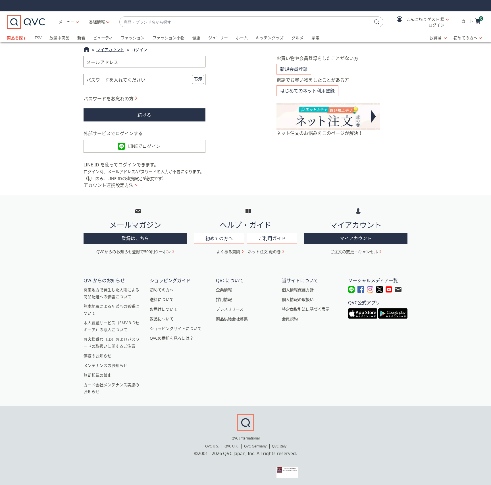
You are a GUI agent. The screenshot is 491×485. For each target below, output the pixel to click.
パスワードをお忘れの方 (109, 98)
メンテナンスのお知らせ (105, 365)
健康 (196, 37)
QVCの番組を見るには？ (172, 338)
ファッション (133, 37)
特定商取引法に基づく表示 (306, 309)
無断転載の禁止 (97, 375)
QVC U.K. (231, 446)
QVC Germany (255, 446)
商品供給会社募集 (232, 318)
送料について (162, 299)
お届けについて (164, 309)
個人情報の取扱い (298, 299)
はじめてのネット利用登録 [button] (307, 91)
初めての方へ (465, 37)
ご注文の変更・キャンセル (354, 251)
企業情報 (224, 289)
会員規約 (290, 318)
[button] (419, 22)
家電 (315, 37)
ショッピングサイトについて (175, 328)
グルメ (297, 37)
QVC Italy (279, 446)
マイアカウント (110, 49)
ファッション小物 (168, 37)
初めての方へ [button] (219, 238)
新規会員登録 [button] (293, 69)
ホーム (242, 37)
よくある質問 (228, 251)
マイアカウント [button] (356, 238)
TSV (38, 37)
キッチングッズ (270, 37)
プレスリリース (230, 309)
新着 (81, 37)
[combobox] (246, 22)
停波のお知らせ (97, 355)
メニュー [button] (66, 21)
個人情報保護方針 (298, 289)
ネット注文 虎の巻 (264, 251)
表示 (198, 79)
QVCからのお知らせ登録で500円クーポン (133, 251)
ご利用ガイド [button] (272, 238)
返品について (162, 318)
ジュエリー (218, 37)
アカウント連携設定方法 (110, 185)
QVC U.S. (212, 446)
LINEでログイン (144, 146)
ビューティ (103, 37)
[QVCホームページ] (86, 50)
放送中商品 (59, 37)
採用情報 (224, 299)
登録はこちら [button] (135, 238)
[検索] (377, 22)
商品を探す (17, 37)
